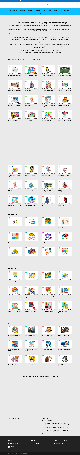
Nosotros (32, 444)
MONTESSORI (11, 446)
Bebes (50, 10)
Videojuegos (37, 10)
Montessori (30, 10)
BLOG (9, 447)
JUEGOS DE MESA (11, 444)
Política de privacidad (35, 443)
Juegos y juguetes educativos (18, 10)
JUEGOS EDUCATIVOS (12, 442)
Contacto (32, 442)
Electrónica (66, 10)
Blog (40, 13)
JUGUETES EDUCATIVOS (13, 443)
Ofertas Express (35, 4)
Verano (44, 10)
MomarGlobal (24, 453)
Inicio (9, 10)
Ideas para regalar (58, 10)
